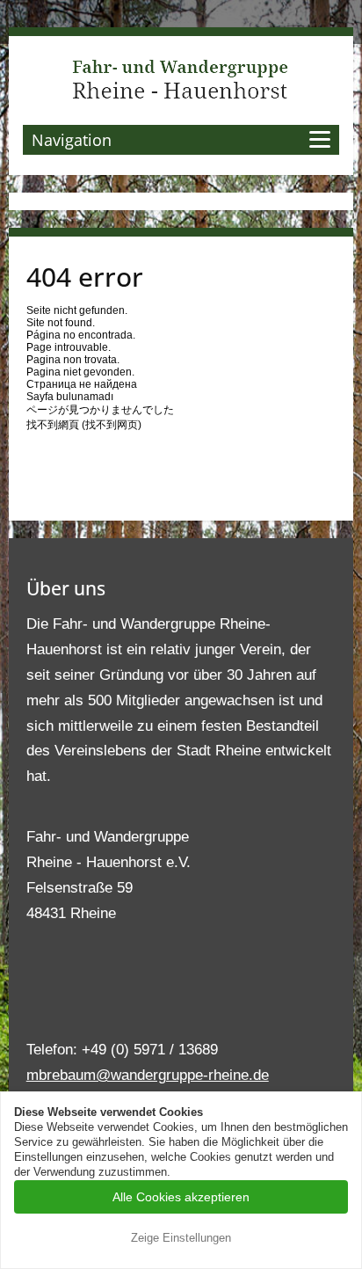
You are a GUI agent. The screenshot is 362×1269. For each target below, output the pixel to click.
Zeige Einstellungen (181, 1237)
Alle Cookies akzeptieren (181, 1197)
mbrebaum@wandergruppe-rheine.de (147, 1075)
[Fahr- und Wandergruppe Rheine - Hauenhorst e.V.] (180, 79)
